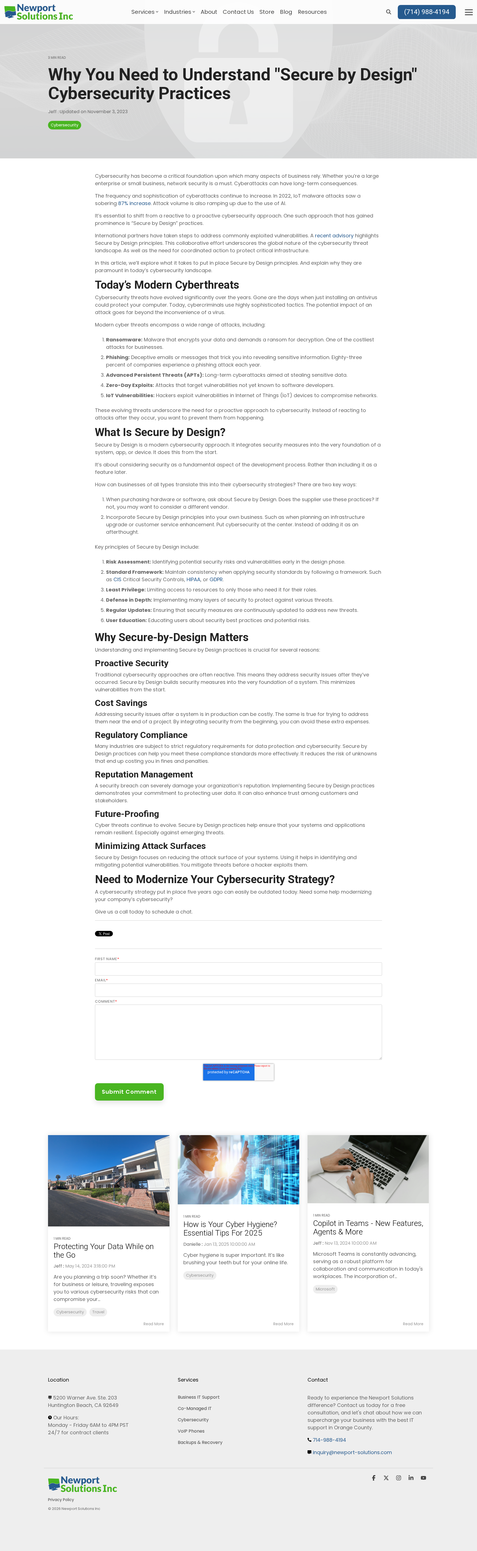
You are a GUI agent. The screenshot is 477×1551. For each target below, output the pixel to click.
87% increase (134, 203)
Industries (177, 12)
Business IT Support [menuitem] (199, 1397)
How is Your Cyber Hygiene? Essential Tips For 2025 (230, 1228)
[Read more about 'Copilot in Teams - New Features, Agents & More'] (368, 1169)
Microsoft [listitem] (325, 1289)
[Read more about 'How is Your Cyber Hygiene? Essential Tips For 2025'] (238, 1169)
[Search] (388, 12)
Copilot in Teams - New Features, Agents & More (368, 1227)
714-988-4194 (329, 1439)
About (209, 12)
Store (266, 12)
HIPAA (193, 579)
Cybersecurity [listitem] (70, 1312)
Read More (154, 1324)
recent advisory (334, 235)
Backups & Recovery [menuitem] (200, 1442)
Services (143, 12)
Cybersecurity (64, 125)
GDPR (216, 579)
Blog (286, 12)
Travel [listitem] (98, 1312)
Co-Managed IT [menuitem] (195, 1408)
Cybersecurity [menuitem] (193, 1420)
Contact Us (238, 12)
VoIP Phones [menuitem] (191, 1431)
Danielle (192, 1244)
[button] (469, 11)
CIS (117, 579)
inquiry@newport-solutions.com (352, 1452)
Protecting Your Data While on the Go (104, 1251)
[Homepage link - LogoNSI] (82, 1490)
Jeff (53, 111)
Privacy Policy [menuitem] (61, 1499)
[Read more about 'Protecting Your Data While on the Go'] (108, 1180)
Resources (312, 12)
